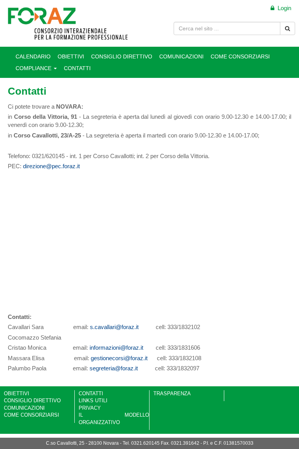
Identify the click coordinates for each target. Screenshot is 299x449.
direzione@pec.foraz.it (51, 166)
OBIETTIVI (71, 56)
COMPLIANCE (34, 68)
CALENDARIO (33, 56)
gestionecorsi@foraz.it (119, 358)
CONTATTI (77, 68)
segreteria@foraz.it (114, 368)
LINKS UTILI (93, 400)
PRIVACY (90, 408)
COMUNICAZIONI (181, 56)
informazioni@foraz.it (116, 347)
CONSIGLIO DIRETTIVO (121, 56)
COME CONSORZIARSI (240, 56)
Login (282, 8)
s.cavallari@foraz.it (114, 327)
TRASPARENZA (172, 393)
